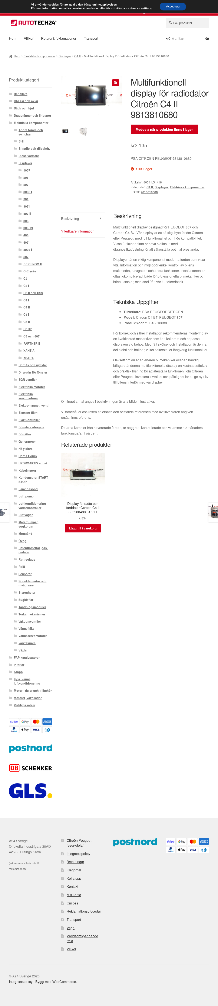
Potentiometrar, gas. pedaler (33, 550)
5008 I (27, 249)
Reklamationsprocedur (84, 911)
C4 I (26, 300)
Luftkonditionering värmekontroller (32, 505)
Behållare (20, 94)
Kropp (18, 672)
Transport (91, 38)
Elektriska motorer (32, 387)
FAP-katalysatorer (27, 657)
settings (146, 8)
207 (26, 184)
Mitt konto (74, 894)
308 (26, 221)
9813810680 (149, 192)
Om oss (72, 903)
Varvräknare (27, 643)
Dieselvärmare (29, 156)
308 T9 (28, 228)
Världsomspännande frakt (82, 938)
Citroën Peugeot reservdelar (79, 843)
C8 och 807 (31, 336)
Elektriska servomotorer (28, 396)
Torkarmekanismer (32, 614)
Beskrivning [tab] (70, 218)
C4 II (77, 56)
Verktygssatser (24, 705)
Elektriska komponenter (39, 56)
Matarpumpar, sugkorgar (28, 524)
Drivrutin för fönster (33, 372)
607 (26, 257)
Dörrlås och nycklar (33, 365)
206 (26, 177)
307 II (27, 213)
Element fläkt (28, 412)
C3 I (26, 285)
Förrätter (25, 434)
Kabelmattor (27, 470)
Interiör (19, 665)
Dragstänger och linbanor (32, 115)
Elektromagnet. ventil (34, 405)
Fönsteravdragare (31, 427)
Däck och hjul (24, 108)
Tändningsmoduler (32, 607)
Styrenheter (27, 592)
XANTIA (28, 350)
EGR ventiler (28, 379)
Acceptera (173, 6)
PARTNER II (31, 343)
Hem (12, 38)
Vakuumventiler (30, 621)
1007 (26, 170)
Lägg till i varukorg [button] (83, 528)
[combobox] (187, 23)
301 (26, 199)
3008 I (27, 192)
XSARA (28, 358)
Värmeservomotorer (33, 636)
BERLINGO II (32, 264)
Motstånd (25, 533)
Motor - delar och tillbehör (33, 690)
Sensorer (25, 574)
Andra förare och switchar (31, 132)
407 (26, 242)
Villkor (28, 38)
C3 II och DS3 (33, 293)
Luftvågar (26, 515)
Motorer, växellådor (28, 698)
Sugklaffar (26, 599)
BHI (21, 141)
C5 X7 (27, 329)
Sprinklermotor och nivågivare (32, 583)
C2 (25, 278)
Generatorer (27, 441)
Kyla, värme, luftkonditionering (27, 681)
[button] (115, 82)
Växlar (23, 650)
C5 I (26, 314)
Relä (22, 566)
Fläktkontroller (29, 420)
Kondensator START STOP (33, 479)
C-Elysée (29, 271)
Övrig (22, 541)
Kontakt (72, 886)
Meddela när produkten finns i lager (164, 129)
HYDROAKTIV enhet (33, 463)
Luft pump (26, 496)
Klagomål (74, 870)
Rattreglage (27, 559)
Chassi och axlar (26, 101)
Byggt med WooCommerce (55, 981)
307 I (26, 206)
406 (26, 235)
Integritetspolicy (78, 853)
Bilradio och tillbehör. (34, 148)
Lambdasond (28, 489)
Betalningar (75, 861)
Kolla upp (74, 878)
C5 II (26, 322)
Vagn (71, 927)
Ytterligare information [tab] (77, 231)
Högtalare (26, 448)
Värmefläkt (26, 628)
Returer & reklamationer (58, 38)
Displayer (65, 56)
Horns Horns (28, 456)
